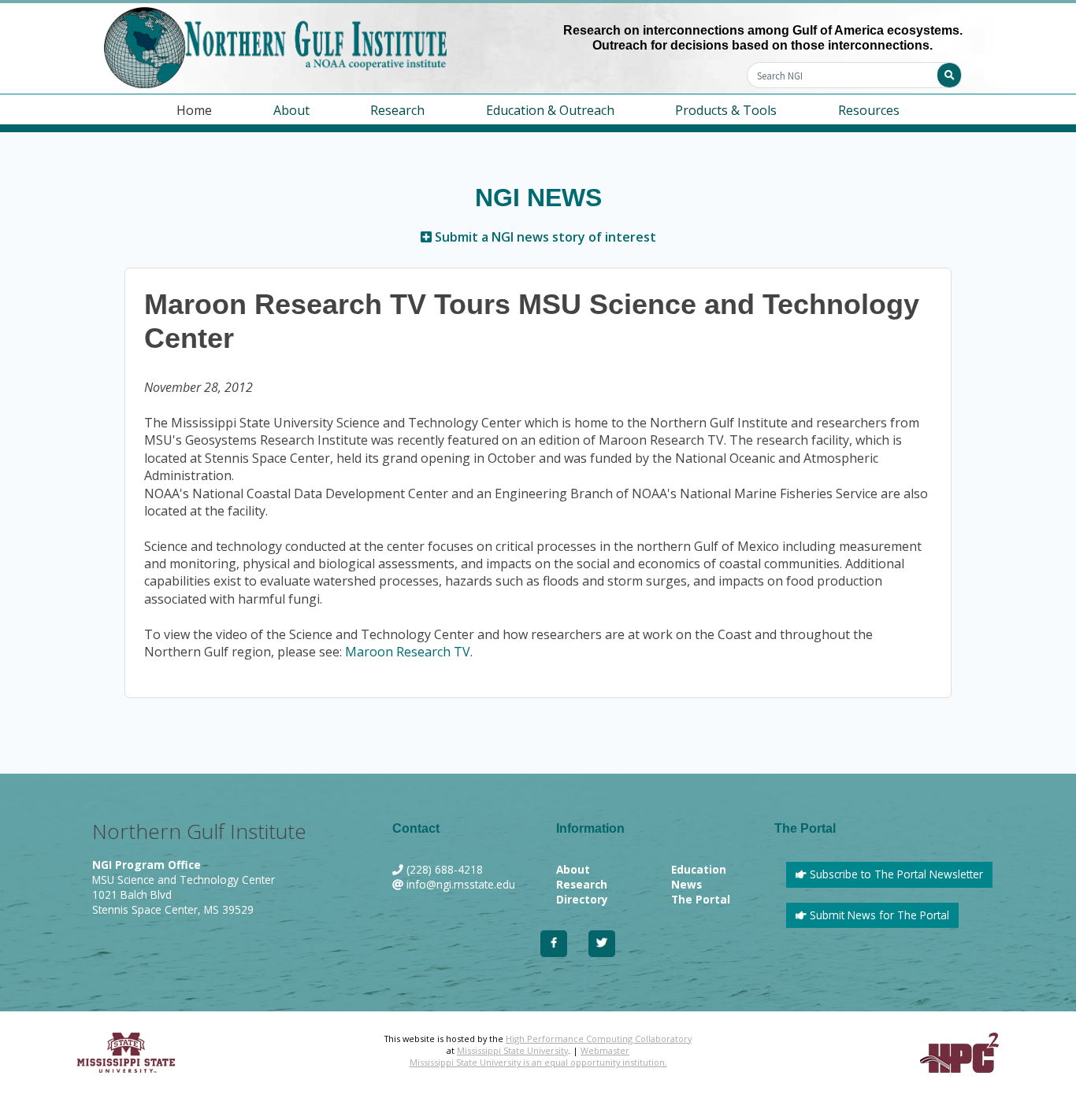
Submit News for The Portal (878, 914)
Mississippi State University (512, 1050)
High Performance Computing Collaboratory (599, 1038)
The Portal (700, 899)
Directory (582, 899)
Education (698, 869)
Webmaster (605, 1050)
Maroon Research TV (407, 651)
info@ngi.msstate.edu (460, 884)
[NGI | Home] (313, 47)
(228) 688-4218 (444, 869)
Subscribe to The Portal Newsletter (895, 874)
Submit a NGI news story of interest (544, 237)
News (686, 884)
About (573, 869)
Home (194, 110)
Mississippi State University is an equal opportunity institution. (538, 1062)
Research (581, 884)
